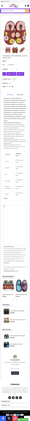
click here (6, 263)
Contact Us (23, 419)
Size (3, 64)
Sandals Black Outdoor (16, 344)
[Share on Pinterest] (12, 86)
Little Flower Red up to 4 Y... (8, 294)
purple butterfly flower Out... (22, 294)
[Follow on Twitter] (9, 418)
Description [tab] (10, 94)
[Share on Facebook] (7, 86)
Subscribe (15, 373)
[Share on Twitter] (9, 86)
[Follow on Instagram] (15, 418)
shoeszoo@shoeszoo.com (11, 271)
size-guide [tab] (20, 94)
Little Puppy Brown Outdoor (17, 335)
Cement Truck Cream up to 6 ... (19, 319)
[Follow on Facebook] (3, 418)
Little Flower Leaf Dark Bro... (17, 310)
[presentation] (27, 50)
